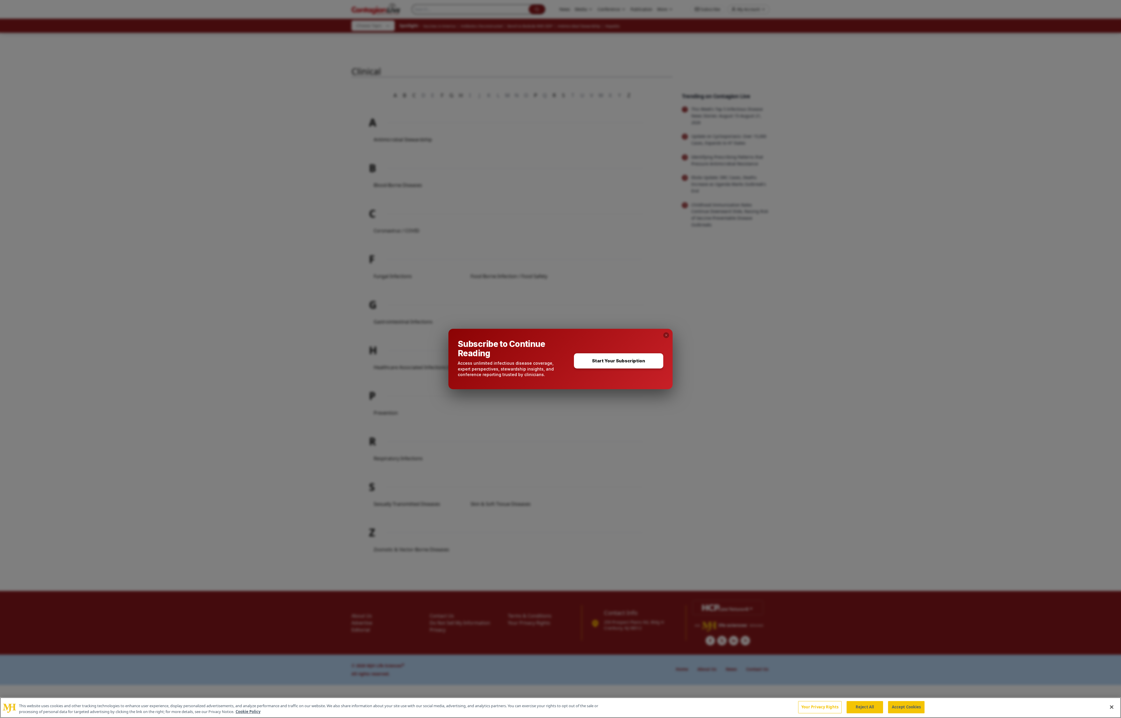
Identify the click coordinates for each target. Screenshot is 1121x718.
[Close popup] (666, 335)
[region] (560, 707)
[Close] (1111, 706)
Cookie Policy (248, 711)
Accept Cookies (906, 707)
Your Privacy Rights (819, 707)
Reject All (865, 707)
